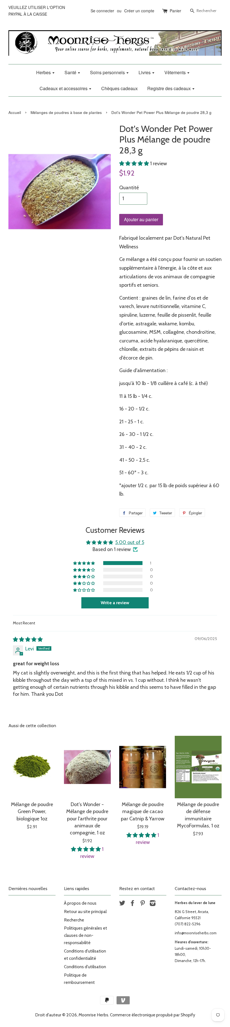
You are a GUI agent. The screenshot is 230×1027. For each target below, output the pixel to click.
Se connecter (102, 10)
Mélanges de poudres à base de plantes (66, 112)
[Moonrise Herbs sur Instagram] (153, 904)
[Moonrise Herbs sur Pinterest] (142, 904)
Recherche (74, 920)
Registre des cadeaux (169, 88)
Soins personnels (108, 72)
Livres (145, 72)
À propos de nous (80, 903)
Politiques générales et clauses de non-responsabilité (85, 935)
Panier (175, 10)
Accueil (14, 112)
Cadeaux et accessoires (64, 88)
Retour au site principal (85, 911)
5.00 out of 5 (129, 542)
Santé (71, 72)
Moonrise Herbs (93, 1014)
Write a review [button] (115, 602)
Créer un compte (139, 10)
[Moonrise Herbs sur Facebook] (132, 904)
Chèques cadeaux (119, 88)
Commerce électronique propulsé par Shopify (152, 1014)
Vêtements (175, 72)
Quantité (129, 188)
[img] (28, 639)
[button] (134, 163)
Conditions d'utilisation (85, 966)
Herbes (44, 72)
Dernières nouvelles (27, 888)
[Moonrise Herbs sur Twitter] (122, 904)
